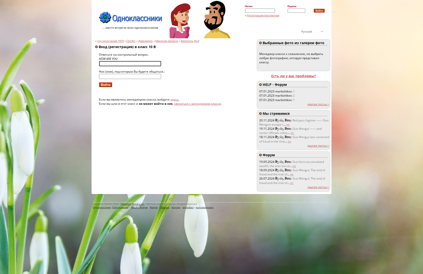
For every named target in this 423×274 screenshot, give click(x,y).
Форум (154, 207)
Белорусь (187, 41)
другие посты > (318, 104)
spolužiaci (188, 207)
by (196, 41)
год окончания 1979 (110, 41)
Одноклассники (102, 207)
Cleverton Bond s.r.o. (132, 204)
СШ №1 (131, 41)
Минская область (166, 41)
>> (288, 124)
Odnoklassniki (120, 207)
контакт (176, 207)
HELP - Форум (139, 207)
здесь (174, 99)
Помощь (164, 207)
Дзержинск (145, 41)
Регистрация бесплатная (263, 15)
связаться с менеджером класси (197, 104)
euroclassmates (204, 207)
